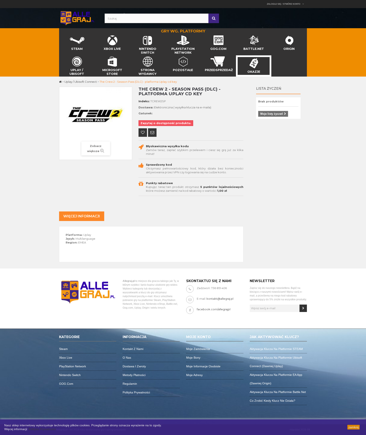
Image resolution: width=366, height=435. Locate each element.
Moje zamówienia (198, 349)
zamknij (353, 427)
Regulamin (130, 383)
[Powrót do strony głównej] (60, 81)
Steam (63, 349)
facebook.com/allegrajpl (213, 309)
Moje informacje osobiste (203, 366)
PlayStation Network (72, 366)
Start (62, 36)
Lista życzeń (268, 89)
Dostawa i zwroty (134, 366)
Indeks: (144, 101)
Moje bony (193, 357)
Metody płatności (134, 375)
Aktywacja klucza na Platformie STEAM (276, 349)
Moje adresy (194, 375)
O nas (127, 357)
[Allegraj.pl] (77, 18)
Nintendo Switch (70, 375)
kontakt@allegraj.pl (220, 298)
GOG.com (66, 383)
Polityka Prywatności (42, 429)
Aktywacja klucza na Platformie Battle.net (278, 392)
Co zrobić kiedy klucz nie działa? (272, 400)
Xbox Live (65, 357)
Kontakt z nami (133, 349)
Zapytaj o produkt (152, 133)
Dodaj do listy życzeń (143, 133)
